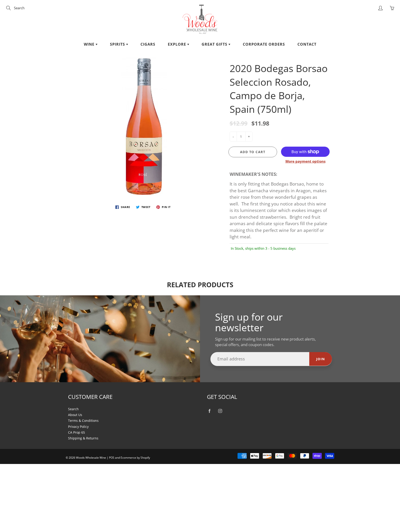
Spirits (118, 44)
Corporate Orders (264, 44)
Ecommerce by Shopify (135, 458)
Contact (306, 44)
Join (320, 359)
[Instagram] (220, 411)
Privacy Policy (78, 427)
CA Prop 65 (76, 432)
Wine (90, 44)
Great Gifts (215, 44)
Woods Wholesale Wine (91, 458)
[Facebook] (209, 411)
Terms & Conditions (83, 421)
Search (73, 409)
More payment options (305, 161)
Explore (177, 44)
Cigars (148, 44)
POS (111, 458)
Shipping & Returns (83, 438)
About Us (75, 415)
